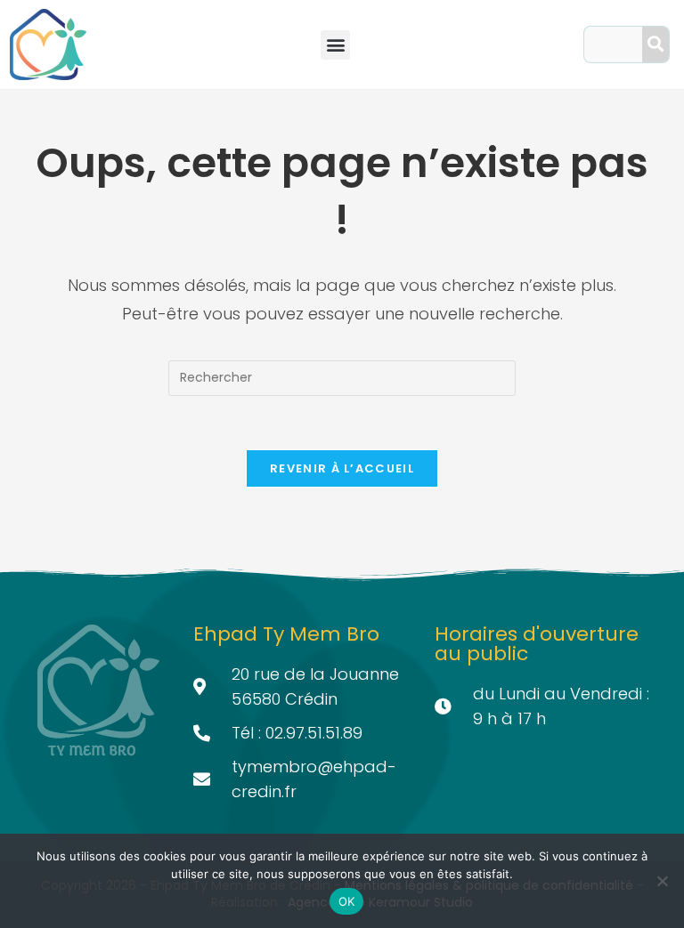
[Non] (662, 881)
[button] (335, 45)
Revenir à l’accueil (342, 468)
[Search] (655, 44)
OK (346, 901)
